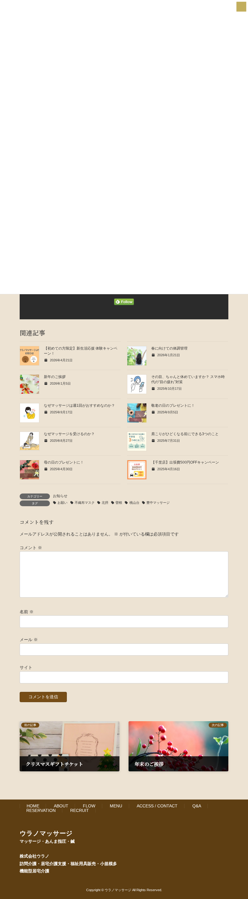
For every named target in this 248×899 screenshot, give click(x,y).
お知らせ (60, 496)
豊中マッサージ (158, 502)
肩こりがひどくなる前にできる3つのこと (185, 434)
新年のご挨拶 (55, 377)
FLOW (89, 805)
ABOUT (61, 805)
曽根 (119, 502)
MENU (116, 805)
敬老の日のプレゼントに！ (173, 405)
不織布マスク (85, 502)
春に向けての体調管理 (169, 348)
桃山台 (134, 502)
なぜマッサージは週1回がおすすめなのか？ (79, 405)
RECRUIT (79, 810)
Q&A (196, 805)
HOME (33, 805)
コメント (31, 547)
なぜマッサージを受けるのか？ (69, 434)
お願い (62, 502)
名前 (27, 611)
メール (29, 639)
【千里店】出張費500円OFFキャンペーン (185, 462)
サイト (26, 667)
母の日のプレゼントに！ (64, 462)
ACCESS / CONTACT (157, 805)
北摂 (105, 502)
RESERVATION (41, 810)
